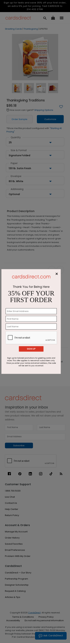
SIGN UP (31, 348)
